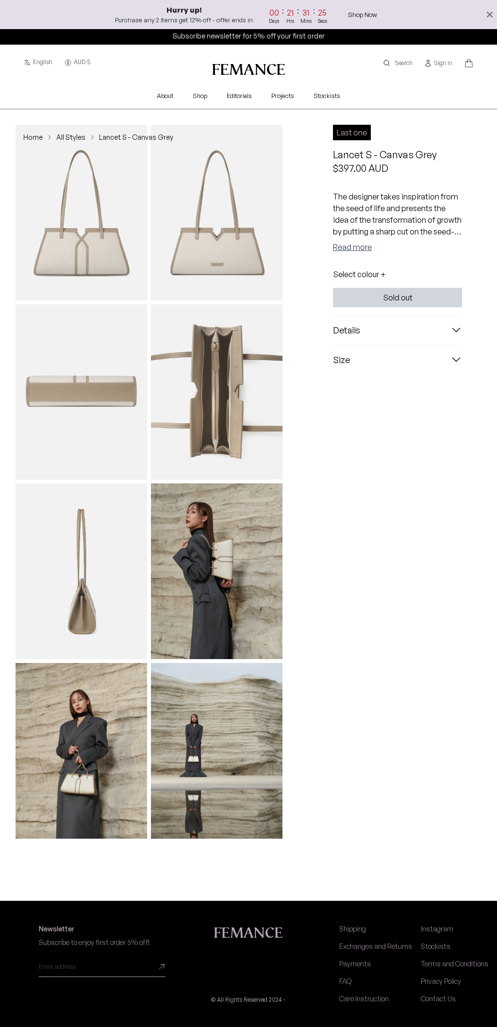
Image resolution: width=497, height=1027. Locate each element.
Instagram (437, 929)
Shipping (352, 929)
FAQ (345, 981)
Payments (355, 964)
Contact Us (438, 998)
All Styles (70, 137)
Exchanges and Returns (375, 946)
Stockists (435, 946)
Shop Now (362, 14)
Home (33, 137)
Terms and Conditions (454, 964)
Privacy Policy (441, 981)
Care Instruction (364, 998)
